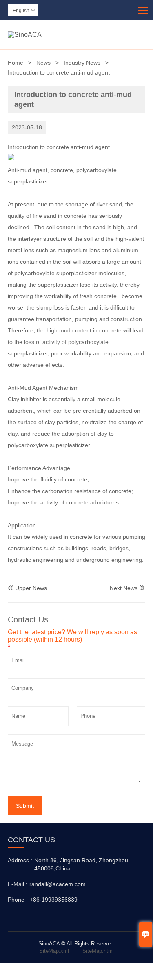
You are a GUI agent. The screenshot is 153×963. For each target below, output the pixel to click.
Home (15, 62)
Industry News (82, 62)
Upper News (27, 588)
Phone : (18, 899)
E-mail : (17, 884)
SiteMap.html (98, 951)
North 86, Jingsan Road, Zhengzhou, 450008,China (82, 864)
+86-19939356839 (54, 899)
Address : (20, 860)
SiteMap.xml (54, 951)
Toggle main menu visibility (143, 10)
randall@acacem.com (57, 884)
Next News (123, 588)
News (43, 62)
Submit (25, 805)
